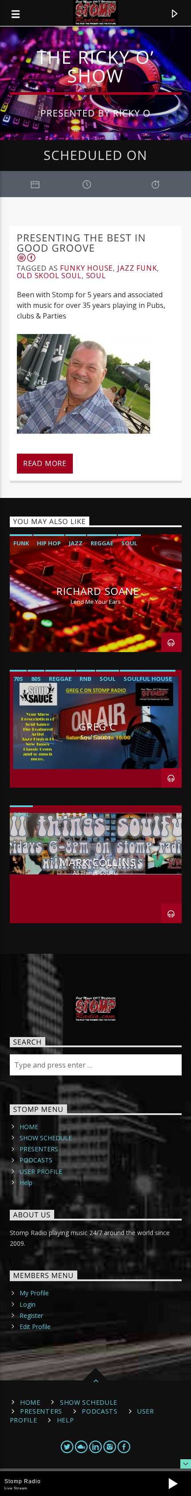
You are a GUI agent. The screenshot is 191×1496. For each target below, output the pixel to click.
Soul (96, 275)
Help (26, 1182)
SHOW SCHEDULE (46, 1138)
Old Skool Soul (49, 275)
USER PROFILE (41, 1171)
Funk (21, 543)
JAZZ (76, 543)
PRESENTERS (39, 1149)
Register (31, 1315)
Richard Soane (97, 591)
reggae (102, 543)
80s (36, 679)
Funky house (86, 268)
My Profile (34, 1293)
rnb (86, 679)
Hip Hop (49, 543)
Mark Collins (97, 862)
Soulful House (147, 679)
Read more (45, 463)
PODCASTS (36, 1160)
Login (28, 1304)
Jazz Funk (137, 268)
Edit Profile (35, 1326)
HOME (29, 1127)
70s (18, 679)
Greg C (98, 727)
